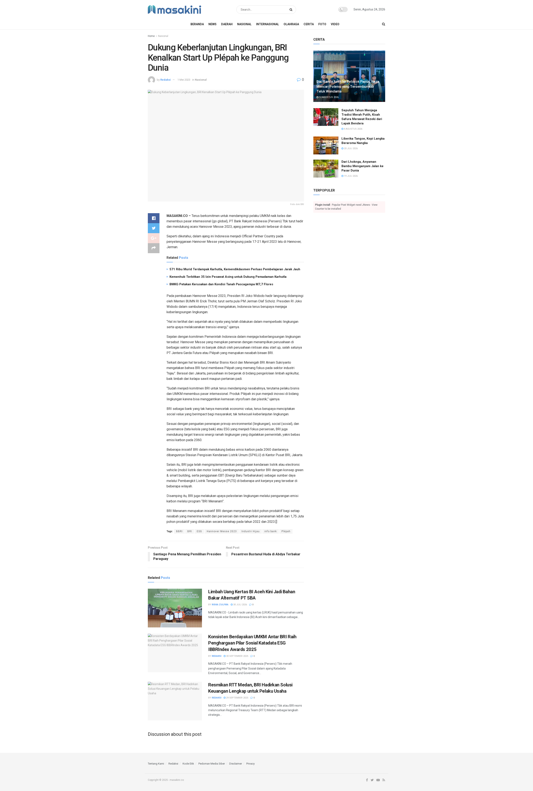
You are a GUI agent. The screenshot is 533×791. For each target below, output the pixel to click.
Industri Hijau (251, 531)
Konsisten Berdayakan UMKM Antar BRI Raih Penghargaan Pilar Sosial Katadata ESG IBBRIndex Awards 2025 (252, 643)
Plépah (285, 531)
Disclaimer (235, 763)
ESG (199, 531)
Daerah (227, 24)
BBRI (179, 531)
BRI (189, 531)
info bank (270, 531)
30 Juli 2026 (240, 604)
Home (151, 36)
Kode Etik (188, 763)
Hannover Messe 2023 (222, 531)
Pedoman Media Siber (211, 763)
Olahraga (291, 24)
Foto (322, 24)
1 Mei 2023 (183, 79)
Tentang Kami (156, 763)
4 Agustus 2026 (352, 129)
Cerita (309, 24)
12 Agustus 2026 (328, 97)
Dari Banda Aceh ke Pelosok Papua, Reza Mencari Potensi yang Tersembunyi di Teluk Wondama (347, 86)
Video (335, 24)
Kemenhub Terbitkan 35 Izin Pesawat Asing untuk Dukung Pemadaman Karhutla (227, 277)
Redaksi (165, 79)
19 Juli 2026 (350, 176)
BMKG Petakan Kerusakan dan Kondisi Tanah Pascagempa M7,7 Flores (221, 284)
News (212, 24)
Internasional (267, 24)
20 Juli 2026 (350, 148)
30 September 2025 (236, 656)
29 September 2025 (236, 697)
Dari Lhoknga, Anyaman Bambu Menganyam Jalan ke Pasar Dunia (362, 166)
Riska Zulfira (220, 604)
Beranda (197, 24)
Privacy (250, 763)
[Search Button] (292, 9)
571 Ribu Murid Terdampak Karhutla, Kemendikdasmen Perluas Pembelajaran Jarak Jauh (234, 269)
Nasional (244, 24)
